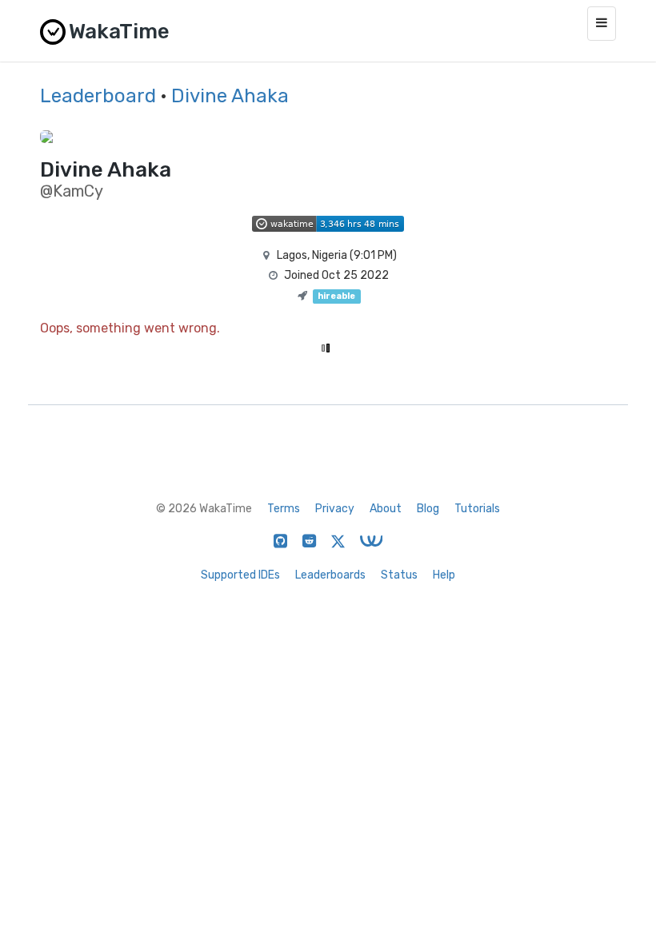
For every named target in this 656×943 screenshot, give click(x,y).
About (386, 508)
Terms (283, 508)
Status (399, 575)
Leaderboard (98, 96)
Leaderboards (330, 575)
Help (444, 575)
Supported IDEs (240, 575)
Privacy (334, 508)
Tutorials (477, 508)
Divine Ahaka (230, 96)
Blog (428, 508)
